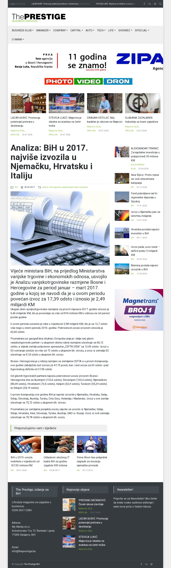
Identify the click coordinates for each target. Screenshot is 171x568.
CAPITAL (75, 30)
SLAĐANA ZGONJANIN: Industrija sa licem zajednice (103, 119)
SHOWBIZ (124, 30)
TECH (100, 30)
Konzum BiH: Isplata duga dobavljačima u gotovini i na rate (92, 461)
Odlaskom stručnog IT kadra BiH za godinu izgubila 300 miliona (23, 461)
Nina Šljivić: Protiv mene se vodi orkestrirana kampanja (145, 178)
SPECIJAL (141, 30)
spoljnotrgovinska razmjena (75, 187)
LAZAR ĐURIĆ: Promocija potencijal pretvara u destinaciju (56, 4)
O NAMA (17, 39)
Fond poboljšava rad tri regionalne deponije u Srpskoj (144, 197)
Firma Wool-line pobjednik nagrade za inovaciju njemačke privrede (59, 461)
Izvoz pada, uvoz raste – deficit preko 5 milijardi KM (145, 250)
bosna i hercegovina (51, 187)
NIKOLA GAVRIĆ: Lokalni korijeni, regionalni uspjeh (139, 119)
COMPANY (59, 30)
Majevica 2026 (17, 131)
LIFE (111, 30)
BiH (16, 187)
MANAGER (42, 30)
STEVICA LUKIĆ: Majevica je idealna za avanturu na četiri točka (122, 4)
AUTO (89, 30)
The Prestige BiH (32, 564)
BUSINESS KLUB (22, 30)
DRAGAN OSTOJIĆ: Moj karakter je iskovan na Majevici (66, 119)
